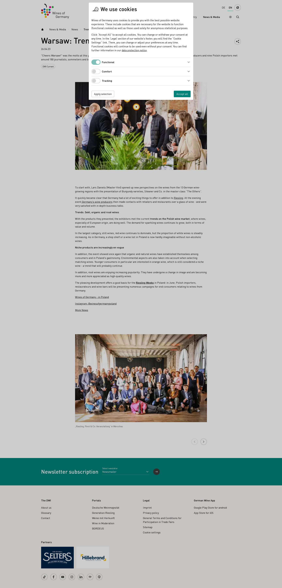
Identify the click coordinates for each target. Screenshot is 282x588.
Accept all (182, 94)
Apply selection (103, 94)
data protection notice (134, 50)
